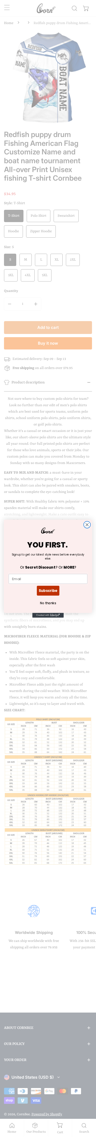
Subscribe (48, 590)
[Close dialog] (87, 524)
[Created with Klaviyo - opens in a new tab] (48, 615)
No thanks (48, 603)
